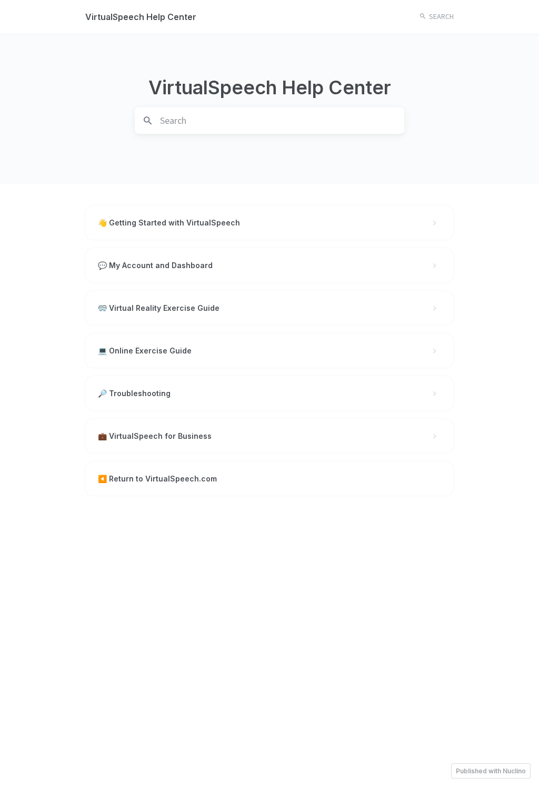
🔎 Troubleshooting (134, 393)
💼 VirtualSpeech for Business (155, 435)
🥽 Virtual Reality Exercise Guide (158, 307)
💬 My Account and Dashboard (155, 265)
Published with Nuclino (491, 771)
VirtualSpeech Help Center (140, 17)
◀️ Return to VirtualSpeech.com (157, 478)
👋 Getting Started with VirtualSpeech (169, 222)
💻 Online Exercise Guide (145, 350)
